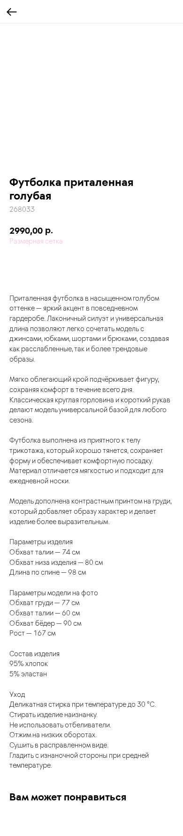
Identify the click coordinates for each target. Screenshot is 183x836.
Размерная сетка (36, 240)
